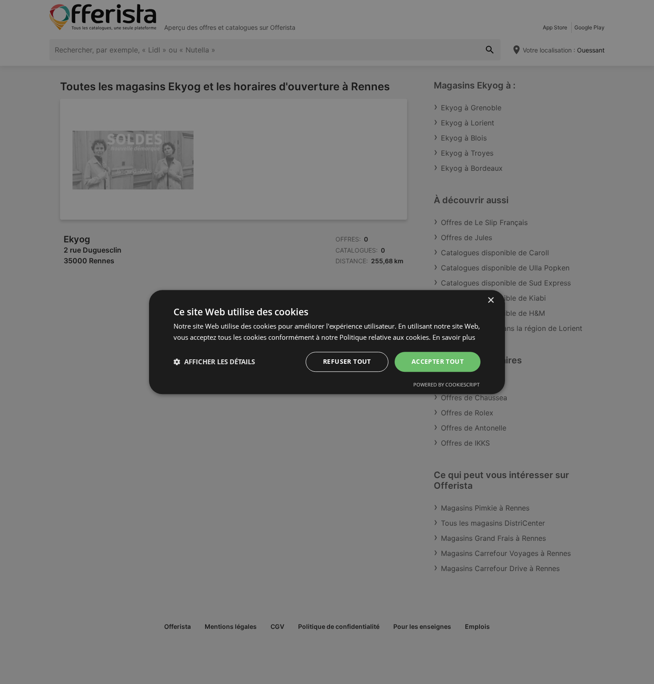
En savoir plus (453, 337)
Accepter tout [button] (438, 361)
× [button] (490, 300)
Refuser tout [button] (347, 361)
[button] (214, 361)
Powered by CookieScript (446, 384)
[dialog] (327, 342)
